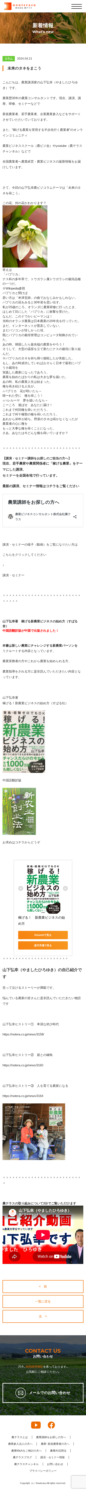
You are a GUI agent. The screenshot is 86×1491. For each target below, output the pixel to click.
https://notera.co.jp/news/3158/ (23, 1034)
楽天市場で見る (43, 945)
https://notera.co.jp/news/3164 (23, 1096)
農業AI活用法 (58, 1450)
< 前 (43, 1286)
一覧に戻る (43, 1301)
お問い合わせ (55, 1464)
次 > (43, 1316)
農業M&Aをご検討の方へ (26, 1450)
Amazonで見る (43, 935)
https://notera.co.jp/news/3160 (23, 1065)
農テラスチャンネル (26, 1464)
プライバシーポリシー (43, 1470)
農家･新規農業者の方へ (55, 1443)
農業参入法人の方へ (20, 1443)
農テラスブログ (22, 1457)
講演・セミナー (13, 575)
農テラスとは (19, 1437)
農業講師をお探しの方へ (51, 1437)
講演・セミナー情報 (52, 1457)
